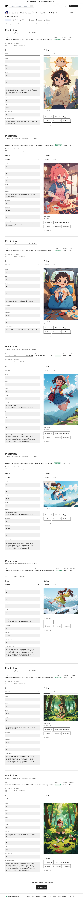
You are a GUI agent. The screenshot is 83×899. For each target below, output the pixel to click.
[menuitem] (39, 6)
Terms (49, 896)
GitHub (48, 20)
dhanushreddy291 (20, 12)
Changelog (38, 896)
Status (59, 896)
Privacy (54, 896)
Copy (72, 12)
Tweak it (49, 117)
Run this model (41, 887)
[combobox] (21, 6)
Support (64, 896)
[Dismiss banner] (77, 2)
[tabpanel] (22, 91)
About (32, 896)
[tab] (47, 54)
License (40, 20)
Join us (44, 896)
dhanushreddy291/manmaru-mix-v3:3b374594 (21, 33)
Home (28, 896)
